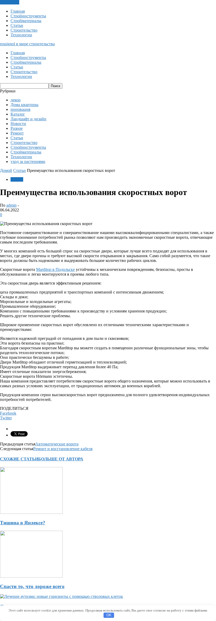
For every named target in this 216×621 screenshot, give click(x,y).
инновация (20, 109)
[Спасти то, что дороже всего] (31, 576)
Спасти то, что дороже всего (32, 586)
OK (108, 615)
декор (16, 100)
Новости (18, 123)
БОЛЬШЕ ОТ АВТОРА (60, 459)
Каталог (18, 114)
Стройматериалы (26, 20)
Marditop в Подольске (55, 269)
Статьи (17, 25)
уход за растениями (28, 161)
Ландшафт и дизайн (28, 119)
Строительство (24, 30)
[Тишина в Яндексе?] (31, 512)
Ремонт (17, 133)
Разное (17, 128)
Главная (18, 11)
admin (11, 205)
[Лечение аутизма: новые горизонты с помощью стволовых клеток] (61, 596)
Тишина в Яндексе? (22, 522)
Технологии (21, 35)
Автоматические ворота (56, 444)
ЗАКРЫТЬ (9, 2)
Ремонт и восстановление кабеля (62, 448)
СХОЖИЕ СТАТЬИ (19, 459)
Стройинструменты (28, 16)
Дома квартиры (24, 104)
